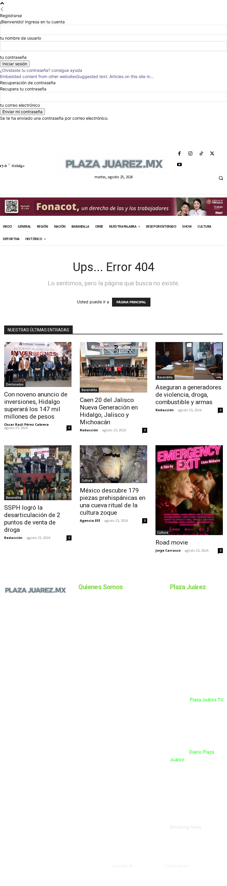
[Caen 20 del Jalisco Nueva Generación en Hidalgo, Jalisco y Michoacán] (113, 367)
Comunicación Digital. (209, 866)
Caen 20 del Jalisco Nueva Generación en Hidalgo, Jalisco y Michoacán (109, 411)
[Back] (2, 9)
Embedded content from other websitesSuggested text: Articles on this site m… (77, 76)
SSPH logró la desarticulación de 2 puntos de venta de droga (32, 518)
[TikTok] (201, 154)
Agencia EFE (90, 520)
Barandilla (89, 390)
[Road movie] (189, 490)
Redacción (89, 430)
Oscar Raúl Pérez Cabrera (26, 424)
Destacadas (15, 384)
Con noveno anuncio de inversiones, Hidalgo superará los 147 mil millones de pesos (35, 405)
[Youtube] (179, 165)
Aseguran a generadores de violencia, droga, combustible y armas (188, 395)
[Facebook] (179, 154)
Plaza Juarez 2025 (148, 866)
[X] (212, 154)
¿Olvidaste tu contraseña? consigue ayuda (41, 70)
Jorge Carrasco (168, 550)
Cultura (87, 480)
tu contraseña (13, 57)
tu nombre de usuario (20, 38)
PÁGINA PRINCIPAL (131, 302)
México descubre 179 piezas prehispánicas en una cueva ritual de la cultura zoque (112, 501)
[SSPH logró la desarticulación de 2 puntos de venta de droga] (38, 472)
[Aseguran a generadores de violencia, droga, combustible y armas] (189, 361)
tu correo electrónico (20, 105)
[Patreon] (26, 632)
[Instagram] (190, 154)
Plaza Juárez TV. (207, 699)
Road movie (171, 542)
